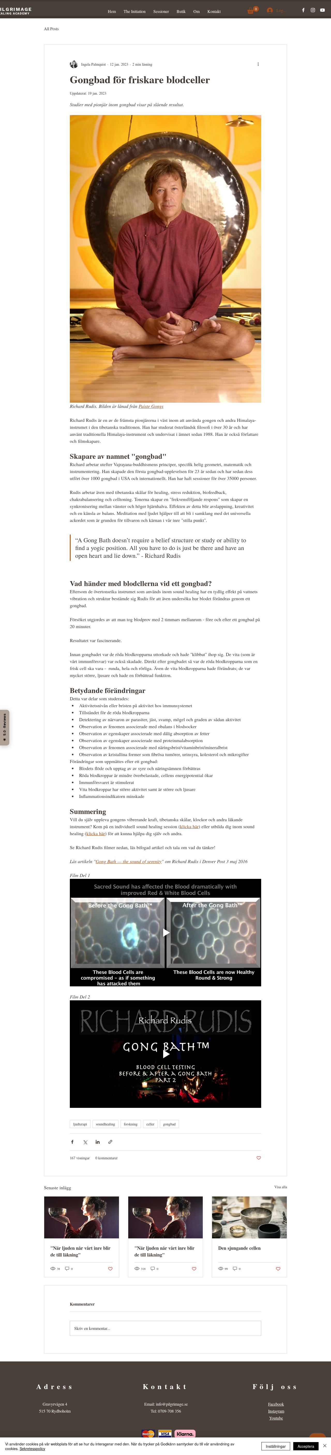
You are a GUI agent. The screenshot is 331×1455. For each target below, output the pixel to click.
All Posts (51, 28)
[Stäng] (325, 1446)
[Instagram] (313, 10)
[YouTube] (322, 10)
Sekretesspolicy (32, 1448)
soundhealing (105, 1124)
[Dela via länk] (110, 1141)
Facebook (276, 1404)
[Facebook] (303, 10)
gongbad (169, 1124)
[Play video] (165, 932)
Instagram (276, 1411)
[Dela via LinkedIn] (97, 1141)
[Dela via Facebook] (72, 1141)
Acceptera (306, 1446)
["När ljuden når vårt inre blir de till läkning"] (81, 1217)
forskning (131, 1124)
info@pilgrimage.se (172, 1404)
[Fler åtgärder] (258, 64)
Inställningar (276, 1446)
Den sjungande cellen (239, 1248)
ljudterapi (80, 1124)
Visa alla (280, 1186)
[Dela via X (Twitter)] (84, 1141)
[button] (253, 10)
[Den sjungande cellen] (249, 1217)
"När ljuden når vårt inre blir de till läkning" (80, 1251)
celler (150, 1124)
